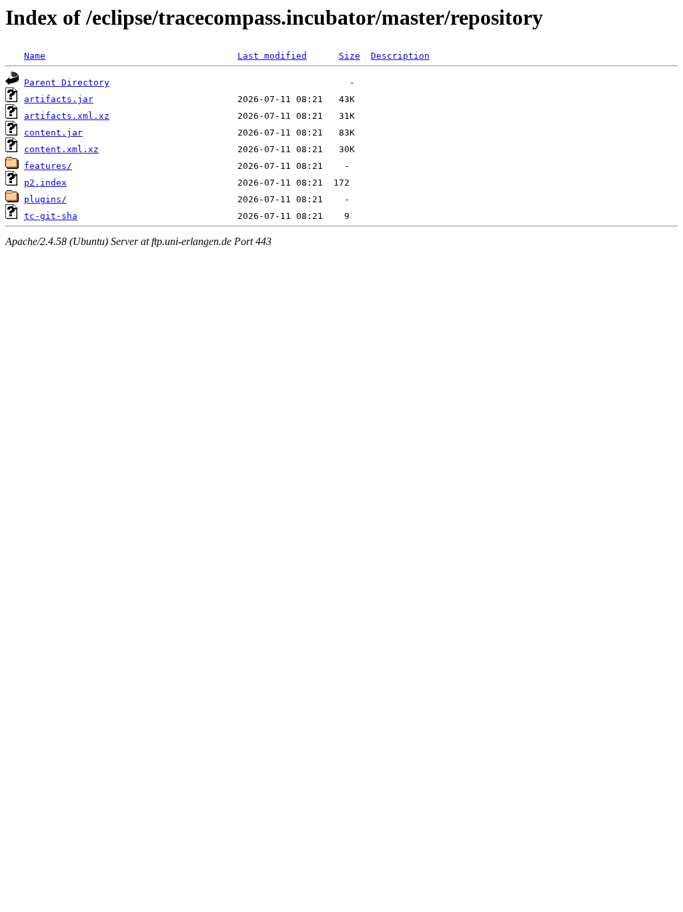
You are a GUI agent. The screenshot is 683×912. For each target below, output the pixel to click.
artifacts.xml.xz (66, 116)
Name (34, 56)
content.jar (53, 133)
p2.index (45, 183)
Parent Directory (66, 82)
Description (400, 56)
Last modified (272, 56)
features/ (48, 166)
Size (349, 56)
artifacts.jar (58, 99)
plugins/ (45, 199)
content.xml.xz (61, 149)
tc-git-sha (50, 216)
